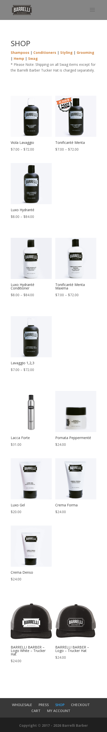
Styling (66, 52)
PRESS (44, 704)
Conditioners (44, 52)
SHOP (59, 704)
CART (36, 710)
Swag (33, 58)
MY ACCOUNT (58, 710)
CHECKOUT (80, 704)
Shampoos (20, 52)
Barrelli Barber (75, 725)
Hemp (19, 58)
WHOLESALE (22, 704)
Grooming (85, 52)
